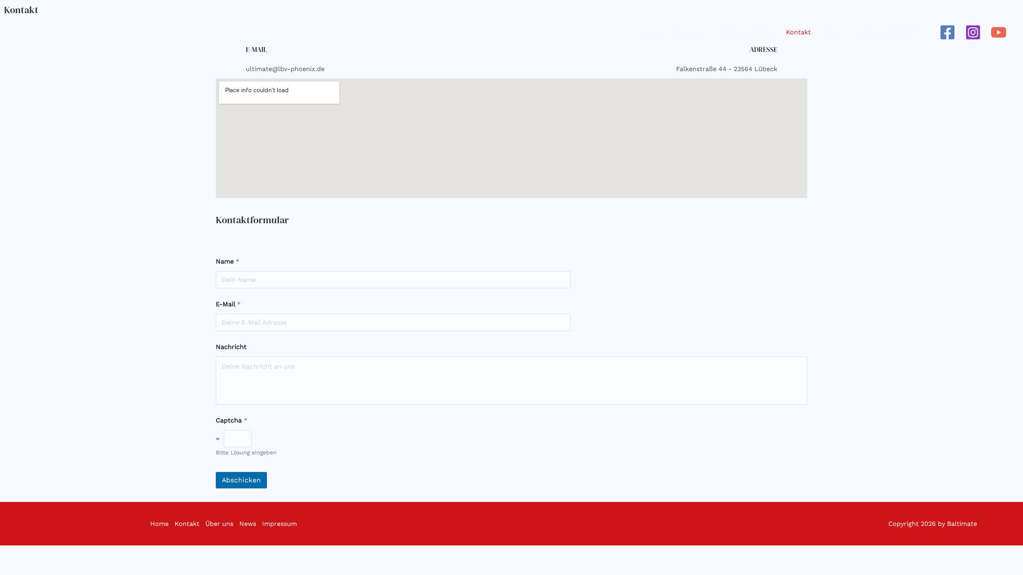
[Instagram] (973, 32)
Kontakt (187, 523)
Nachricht (231, 347)
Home (159, 523)
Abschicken (241, 480)
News (247, 523)
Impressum (279, 523)
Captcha (231, 420)
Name (227, 261)
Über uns (219, 523)
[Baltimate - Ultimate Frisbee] (36, 32)
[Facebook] (947, 32)
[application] (705, 32)
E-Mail (228, 304)
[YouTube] (998, 32)
